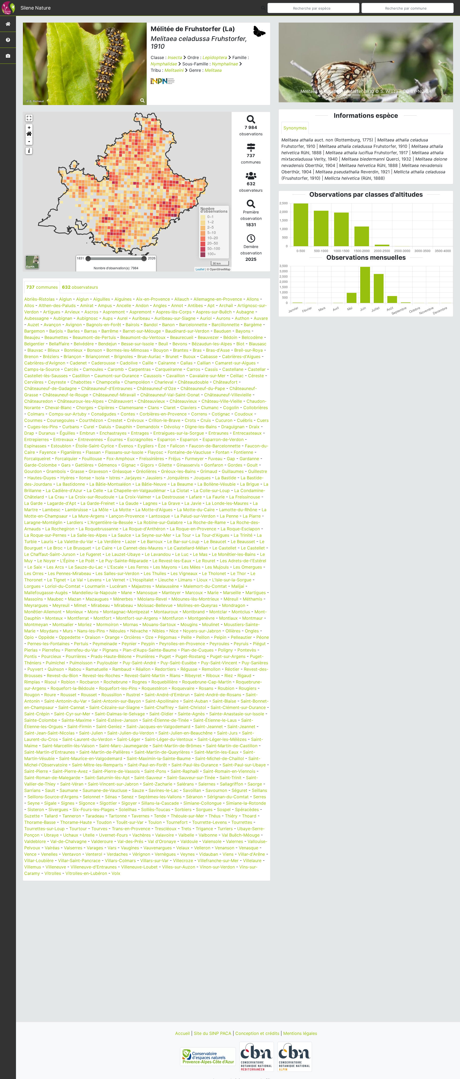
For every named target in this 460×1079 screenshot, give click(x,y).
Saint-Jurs (227, 733)
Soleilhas (128, 809)
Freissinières (151, 458)
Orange (112, 637)
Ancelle (123, 305)
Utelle (89, 835)
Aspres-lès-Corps (173, 311)
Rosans (206, 688)
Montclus (241, 611)
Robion (68, 682)
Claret (169, 407)
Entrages (140, 433)
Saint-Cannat (71, 707)
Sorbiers (183, 809)
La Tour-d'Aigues (212, 535)
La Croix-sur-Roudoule (91, 496)
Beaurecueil (181, 337)
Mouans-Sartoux (159, 624)
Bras (197, 350)
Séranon (194, 796)
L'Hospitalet (142, 579)
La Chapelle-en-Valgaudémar (137, 490)
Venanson (224, 847)
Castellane (232, 369)
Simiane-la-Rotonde (246, 803)
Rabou (74, 669)
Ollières (232, 630)
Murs (68, 630)
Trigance (204, 828)
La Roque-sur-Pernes (45, 535)
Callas (186, 363)
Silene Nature (35, 8)
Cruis (205, 420)
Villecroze (183, 860)
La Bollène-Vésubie (217, 484)
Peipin (220, 637)
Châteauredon (38, 401)
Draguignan (232, 426)
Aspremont (114, 311)
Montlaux (228, 618)
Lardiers (75, 522)
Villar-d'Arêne (251, 854)
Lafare (195, 496)
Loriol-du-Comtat (62, 586)
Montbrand (194, 611)
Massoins (33, 599)
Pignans (110, 650)
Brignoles (123, 356)
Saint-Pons (155, 771)
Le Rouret (205, 560)
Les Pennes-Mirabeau (69, 573)
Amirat (86, 305)
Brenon (31, 356)
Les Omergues (247, 567)
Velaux (183, 847)
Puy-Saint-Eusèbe (178, 662)
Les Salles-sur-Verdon (117, 573)
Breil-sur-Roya (248, 350)
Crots (190, 420)
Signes (67, 803)
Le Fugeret (90, 554)
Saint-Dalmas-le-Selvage (120, 713)
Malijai (237, 586)
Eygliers (146, 445)
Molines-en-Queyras (197, 605)
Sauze (138, 790)
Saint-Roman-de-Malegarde (52, 777)
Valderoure (102, 841)
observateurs (80, 287)
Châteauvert (120, 401)
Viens (228, 854)
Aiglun (65, 299)
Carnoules (93, 369)
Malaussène (167, 586)
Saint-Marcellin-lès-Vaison (68, 745)
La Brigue (249, 484)
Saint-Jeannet (209, 726)
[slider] (88, 258)
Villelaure (252, 860)
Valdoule (189, 841)
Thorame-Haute (76, 822)
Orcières (132, 637)
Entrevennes (90, 439)
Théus (214, 815)
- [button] (29, 141)
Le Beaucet (215, 541)
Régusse (188, 669)
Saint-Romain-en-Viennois (229, 771)
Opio (29, 637)
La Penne (229, 516)
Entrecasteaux (247, 433)
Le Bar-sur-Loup (183, 541)
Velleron (202, 847)
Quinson (56, 669)
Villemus (32, 867)
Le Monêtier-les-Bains (234, 554)
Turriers (225, 828)
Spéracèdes (247, 809)
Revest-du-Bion (62, 675)
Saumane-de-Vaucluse (105, 790)
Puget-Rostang (190, 656)
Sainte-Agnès (191, 713)
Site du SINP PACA (213, 1033)
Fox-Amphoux (120, 458)
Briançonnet (98, 356)
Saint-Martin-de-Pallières (104, 752)
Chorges (84, 407)
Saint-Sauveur (148, 777)
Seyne (33, 803)
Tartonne (118, 815)
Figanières (71, 452)
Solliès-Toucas (155, 809)
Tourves (99, 828)
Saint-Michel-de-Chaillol (219, 758)
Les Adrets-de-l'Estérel (243, 560)
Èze (162, 445)
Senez (127, 796)
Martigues (255, 592)
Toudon (104, 822)
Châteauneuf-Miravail (114, 394)
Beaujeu (32, 337)
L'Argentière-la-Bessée (110, 522)
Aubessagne (36, 318)
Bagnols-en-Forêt (103, 324)
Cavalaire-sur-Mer (207, 375)
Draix (254, 426)
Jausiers (154, 477)
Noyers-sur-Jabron (202, 630)
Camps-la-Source (42, 369)
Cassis (211, 369)
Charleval (163, 382)
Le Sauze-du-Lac (85, 567)
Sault (50, 790)
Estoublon (61, 445)
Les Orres (33, 573)
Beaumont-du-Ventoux (143, 337)
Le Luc (181, 554)
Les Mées (191, 567)
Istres (114, 477)
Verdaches (117, 854)
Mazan (74, 599)
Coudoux (244, 414)
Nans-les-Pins (91, 630)
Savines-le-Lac (163, 790)
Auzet (33, 324)
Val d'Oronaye (162, 841)
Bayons (243, 331)
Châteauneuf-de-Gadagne (50, 388)
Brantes (180, 350)
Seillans (259, 790)
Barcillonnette (225, 324)
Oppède (46, 637)
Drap (29, 433)
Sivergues (58, 809)
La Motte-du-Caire (196, 509)
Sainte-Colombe (40, 720)
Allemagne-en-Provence (218, 299)
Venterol (93, 854)
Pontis (30, 656)
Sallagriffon (231, 784)
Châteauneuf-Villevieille (227, 394)
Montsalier (62, 624)
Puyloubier (107, 662)
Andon (142, 305)
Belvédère (84, 343)
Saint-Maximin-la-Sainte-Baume (159, 758)
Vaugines (130, 847)
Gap (231, 458)
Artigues (51, 311)
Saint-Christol (192, 707)
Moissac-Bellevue (154, 605)
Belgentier (34, 343)
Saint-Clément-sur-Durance (238, 707)
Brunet (172, 356)
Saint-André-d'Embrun (167, 694)
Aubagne (245, 311)
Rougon (32, 694)
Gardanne (249, 458)
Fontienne (243, 452)
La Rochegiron (59, 528)
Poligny (225, 650)
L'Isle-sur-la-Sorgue (231, 579)
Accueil (183, 1033)
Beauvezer (208, 337)
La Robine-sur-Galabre (160, 522)
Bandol (151, 324)
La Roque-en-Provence (193, 528)
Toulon (155, 822)
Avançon (52, 324)
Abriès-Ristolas (39, 299)
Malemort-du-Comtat (205, 586)
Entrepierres (36, 439)
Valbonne (208, 835)
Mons (93, 611)
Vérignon (141, 854)
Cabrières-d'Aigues (241, 356)
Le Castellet (224, 548)
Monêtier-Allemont (42, 611)
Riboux (213, 675)
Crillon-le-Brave (164, 420)
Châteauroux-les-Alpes (80, 401)
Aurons (223, 318)
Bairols (132, 324)
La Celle (95, 490)
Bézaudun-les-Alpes (212, 343)
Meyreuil (60, 605)
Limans (185, 579)
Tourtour (78, 828)
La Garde (33, 503)
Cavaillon (175, 375)
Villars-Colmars (120, 860)
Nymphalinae (225, 63)
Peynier (129, 643)
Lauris (47, 541)
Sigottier (108, 803)
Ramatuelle (97, 669)
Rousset (68, 694)
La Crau (56, 496)
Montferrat (78, 618)
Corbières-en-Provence (163, 414)
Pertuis (81, 643)
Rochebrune (116, 682)
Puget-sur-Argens (227, 656)
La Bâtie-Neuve (150, 484)
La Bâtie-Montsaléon (110, 484)
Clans (153, 407)
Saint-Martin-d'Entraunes (49, 752)
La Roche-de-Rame (206, 522)
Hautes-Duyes (41, 477)
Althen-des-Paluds (57, 305)
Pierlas (31, 650)
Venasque (248, 847)
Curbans (70, 426)
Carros (193, 369)
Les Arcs (55, 567)
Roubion (226, 688)
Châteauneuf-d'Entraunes (106, 388)
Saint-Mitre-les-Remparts (97, 764)
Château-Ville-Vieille (222, 401)
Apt (211, 305)
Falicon (177, 445)
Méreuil (231, 599)
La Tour (183, 535)
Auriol (206, 318)
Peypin (148, 643)
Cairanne (167, 363)
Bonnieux (73, 350)
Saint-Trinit (230, 777)
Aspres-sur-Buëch (214, 311)
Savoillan (192, 790)
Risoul (50, 682)
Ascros (91, 311)
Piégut (259, 643)
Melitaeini (174, 70)
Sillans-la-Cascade (160, 803)
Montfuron (172, 618)
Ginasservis (188, 465)
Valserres (73, 847)
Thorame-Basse (40, 822)
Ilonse (85, 477)
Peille (186, 637)
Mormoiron (107, 624)
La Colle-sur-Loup (212, 490)
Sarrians (32, 790)
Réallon (143, 669)
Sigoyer (129, 803)
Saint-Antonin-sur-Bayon (116, 701)
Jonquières (178, 477)
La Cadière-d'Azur (64, 490)
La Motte (122, 509)
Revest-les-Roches (101, 675)
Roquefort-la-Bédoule (73, 688)
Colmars (35, 414)
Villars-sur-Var (154, 860)
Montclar (218, 611)
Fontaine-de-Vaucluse (189, 452)
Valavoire (164, 835)
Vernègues (165, 854)
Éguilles (67, 433)
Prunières (145, 656)
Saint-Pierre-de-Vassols (116, 771)
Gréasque (122, 471)
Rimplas (32, 682)
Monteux (54, 618)
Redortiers (165, 669)
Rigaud (244, 675)
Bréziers (51, 356)
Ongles (252, 630)
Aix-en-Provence (153, 299)
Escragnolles (140, 439)
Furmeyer (194, 458)
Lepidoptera (215, 57)
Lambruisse (76, 509)
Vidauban (208, 854)
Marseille (232, 592)
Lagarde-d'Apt (61, 503)
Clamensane (131, 407)
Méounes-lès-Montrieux (195, 599)
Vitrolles (52, 873)
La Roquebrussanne (98, 528)
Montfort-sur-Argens (137, 618)
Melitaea (213, 70)
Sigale (50, 803)
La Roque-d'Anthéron (144, 528)
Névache (139, 630)
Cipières (106, 407)
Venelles (49, 854)
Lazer (130, 541)
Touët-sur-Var (129, 822)
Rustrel (133, 694)
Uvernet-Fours (113, 835)
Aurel (122, 318)
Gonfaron (213, 465)
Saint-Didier (161, 713)
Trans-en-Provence (131, 828)
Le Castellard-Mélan (187, 548)
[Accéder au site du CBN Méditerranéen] (257, 1056)
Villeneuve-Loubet (139, 867)
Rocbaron (89, 682)
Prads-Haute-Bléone (111, 656)
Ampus (105, 305)
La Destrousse (170, 496)
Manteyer (171, 592)
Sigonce (87, 803)
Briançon (72, 356)
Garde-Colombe (40, 465)
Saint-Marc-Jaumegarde (123, 745)
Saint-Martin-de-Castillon (231, 745)
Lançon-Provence (126, 516)
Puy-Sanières (255, 662)
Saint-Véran (71, 784)
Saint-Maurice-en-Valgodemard (90, 758)
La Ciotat (179, 490)
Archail (226, 305)
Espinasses (35, 445)
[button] (29, 134)
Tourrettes (241, 822)
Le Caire (104, 548)
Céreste (256, 375)
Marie (213, 592)
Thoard (249, 815)
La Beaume (182, 484)
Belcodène (252, 337)
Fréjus (174, 458)
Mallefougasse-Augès (46, 592)
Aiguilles (101, 299)
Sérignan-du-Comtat (228, 796)
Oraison (92, 637)
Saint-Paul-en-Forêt (147, 764)
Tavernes (140, 815)
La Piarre (252, 516)
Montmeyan (36, 624)
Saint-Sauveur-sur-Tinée (191, 777)
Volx (116, 873)
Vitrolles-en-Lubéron (86, 873)
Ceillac (237, 375)
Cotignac (221, 414)
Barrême (109, 331)
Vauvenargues (157, 847)
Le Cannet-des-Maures (140, 548)
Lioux (202, 579)
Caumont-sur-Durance (116, 375)
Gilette (165, 465)
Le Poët (87, 560)
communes (42, 287)
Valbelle (186, 835)
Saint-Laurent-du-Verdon (87, 739)
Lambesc (51, 509)
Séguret (239, 790)
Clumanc (210, 407)
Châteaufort (225, 382)
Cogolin (231, 407)
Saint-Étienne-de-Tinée (165, 720)
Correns (199, 414)
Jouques (202, 477)
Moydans (49, 630)
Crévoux (135, 420)
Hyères (67, 477)
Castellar (257, 369)
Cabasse (208, 356)
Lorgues (32, 586)
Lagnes (150, 503)
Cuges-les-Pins (42, 426)
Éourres (115, 439)
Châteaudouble (193, 382)
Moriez (85, 624)
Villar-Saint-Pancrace (79, 860)
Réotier (232, 669)
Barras (90, 331)
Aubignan (62, 318)
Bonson (94, 350)
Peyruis (241, 643)
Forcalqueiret (37, 458)
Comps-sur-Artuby (68, 414)
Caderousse (103, 363)
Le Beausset (243, 541)
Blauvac (35, 350)
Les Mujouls (217, 567)
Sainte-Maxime (76, 720)
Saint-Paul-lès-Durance (194, 764)
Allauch (181, 299)
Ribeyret (193, 675)
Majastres (141, 586)
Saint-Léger (128, 739)
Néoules (117, 630)
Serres (259, 796)
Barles (73, 331)
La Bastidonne (70, 484)
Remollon (211, 669)
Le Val (77, 579)
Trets (186, 828)
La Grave (171, 503)
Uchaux (70, 835)
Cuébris (244, 420)
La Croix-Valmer (135, 496)
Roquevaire (183, 688)
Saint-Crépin (37, 713)
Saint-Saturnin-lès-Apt (107, 777)
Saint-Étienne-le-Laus (215, 720)
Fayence (47, 452)
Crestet (115, 420)
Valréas (52, 847)
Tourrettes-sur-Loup (44, 828)
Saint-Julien (91, 733)
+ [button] (29, 127)
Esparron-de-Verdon (223, 439)
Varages (95, 847)
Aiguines (123, 299)
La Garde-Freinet (98, 503)
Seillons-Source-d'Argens (52, 796)
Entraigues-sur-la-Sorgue (178, 433)
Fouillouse (92, 458)
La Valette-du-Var (75, 541)
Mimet (80, 605)
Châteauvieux (151, 401)
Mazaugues (97, 599)
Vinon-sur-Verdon (217, 867)
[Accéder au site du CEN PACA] (208, 1056)
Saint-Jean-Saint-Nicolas (49, 733)
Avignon (73, 324)
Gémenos (107, 465)
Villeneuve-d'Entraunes (94, 867)
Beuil (163, 343)
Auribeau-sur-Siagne (174, 318)
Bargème (253, 324)
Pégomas (167, 637)
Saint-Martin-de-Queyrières (162, 752)
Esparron (166, 439)
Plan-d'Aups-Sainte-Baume (149, 650)
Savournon (216, 790)
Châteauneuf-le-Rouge (65, 394)
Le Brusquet (79, 548)
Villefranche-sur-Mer (218, 860)
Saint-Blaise (224, 701)
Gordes (235, 465)
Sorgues (204, 809)
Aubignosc (87, 318)
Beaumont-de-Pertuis (94, 337)
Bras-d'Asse (218, 350)
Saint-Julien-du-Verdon (130, 733)
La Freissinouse (244, 496)
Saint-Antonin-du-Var (65, 701)
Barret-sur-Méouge (142, 331)
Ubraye (51, 835)
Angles (160, 305)
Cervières (33, 382)
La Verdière (109, 541)
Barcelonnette (193, 324)
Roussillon (111, 694)
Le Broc (55, 548)
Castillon (81, 375)
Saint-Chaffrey (159, 707)
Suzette (32, 815)
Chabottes (81, 382)
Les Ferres (138, 567)
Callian (204, 363)
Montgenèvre (201, 618)
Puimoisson (80, 662)
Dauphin (124, 426)
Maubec (55, 599)
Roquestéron (154, 688)
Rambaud (121, 669)
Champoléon (137, 382)
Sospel (224, 809)
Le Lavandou (158, 554)
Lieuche (166, 579)
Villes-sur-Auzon (178, 867)
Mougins (189, 624)
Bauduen (222, 331)
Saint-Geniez (109, 726)
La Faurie (215, 496)
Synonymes (295, 128)
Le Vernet (115, 579)
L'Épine (67, 560)
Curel (89, 426)
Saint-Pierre (36, 771)
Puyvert (35, 669)
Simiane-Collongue (202, 803)
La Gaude (128, 503)
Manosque (147, 592)
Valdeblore (35, 841)
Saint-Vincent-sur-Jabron (113, 784)
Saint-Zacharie (157, 784)
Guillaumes (233, 471)
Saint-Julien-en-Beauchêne (185, 733)
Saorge (255, 784)
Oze (149, 637)
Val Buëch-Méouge (241, 835)
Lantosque (159, 516)
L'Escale (115, 567)
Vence (30, 854)
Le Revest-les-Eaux (172, 560)
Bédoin (230, 337)
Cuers (263, 420)
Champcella (108, 382)
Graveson (98, 471)
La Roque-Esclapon (240, 528)
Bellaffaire (59, 343)
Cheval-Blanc (58, 407)
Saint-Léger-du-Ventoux (169, 739)
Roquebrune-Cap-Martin (206, 682)
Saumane (69, 790)
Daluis (105, 426)
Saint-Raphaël (185, 771)
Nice (173, 630)
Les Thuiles (155, 573)
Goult (252, 465)
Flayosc (155, 452)
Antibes (195, 305)
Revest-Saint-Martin (145, 675)
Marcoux (194, 592)
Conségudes (103, 414)
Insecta (175, 57)
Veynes (187, 854)
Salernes (206, 784)
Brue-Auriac (149, 356)
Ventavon (71, 854)
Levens (94, 579)
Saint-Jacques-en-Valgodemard (158, 726)
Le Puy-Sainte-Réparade (123, 560)
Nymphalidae (164, 63)
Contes (128, 414)
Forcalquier (66, 458)
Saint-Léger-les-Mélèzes (222, 739)
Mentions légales (300, 1033)
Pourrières (76, 656)
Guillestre (257, 471)
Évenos (125, 445)
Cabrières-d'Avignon (44, 363)
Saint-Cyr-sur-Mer (72, 713)
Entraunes (218, 433)
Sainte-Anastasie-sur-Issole (236, 713)
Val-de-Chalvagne (68, 841)
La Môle (100, 509)
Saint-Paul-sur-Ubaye (244, 764)
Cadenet (78, 363)
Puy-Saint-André (139, 662)
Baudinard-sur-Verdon (187, 331)
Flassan (93, 452)
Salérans (185, 784)
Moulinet (210, 624)
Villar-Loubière (39, 860)
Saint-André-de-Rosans (217, 694)
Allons (253, 299)
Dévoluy (172, 426)
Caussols (152, 375)
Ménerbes (123, 599)
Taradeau (94, 815)
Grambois (56, 471)
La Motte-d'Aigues (153, 509)
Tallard (51, 815)
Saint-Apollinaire (162, 701)
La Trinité (243, 535)
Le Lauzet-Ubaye (123, 554)
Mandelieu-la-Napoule (94, 592)
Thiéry (231, 815)
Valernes (234, 841)
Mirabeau (100, 605)
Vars (112, 847)
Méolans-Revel (152, 599)
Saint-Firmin (79, 726)
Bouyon (161, 350)
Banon (168, 324)
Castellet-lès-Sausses (46, 375)
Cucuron (223, 420)
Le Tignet (56, 579)
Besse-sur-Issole (137, 343)
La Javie (192, 503)
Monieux (74, 611)
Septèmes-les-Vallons (160, 796)
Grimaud (208, 471)
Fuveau (215, 458)
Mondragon (233, 605)
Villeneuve (56, 867)
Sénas (111, 796)
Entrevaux (63, 439)
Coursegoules (61, 420)
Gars (66, 465)
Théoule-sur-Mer (187, 815)
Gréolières (146, 471)
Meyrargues (36, 605)
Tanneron (71, 815)
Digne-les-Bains (201, 426)
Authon (242, 318)
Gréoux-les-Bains (178, 471)
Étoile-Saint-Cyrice (95, 445)
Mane (126, 592)
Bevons (179, 343)
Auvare (261, 318)
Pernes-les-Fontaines (48, 643)
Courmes (33, 420)
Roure (50, 694)
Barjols (56, 331)
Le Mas (200, 554)
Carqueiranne (168, 369)
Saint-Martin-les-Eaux (216, 752)
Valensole (211, 841)
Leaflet (200, 269)
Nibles (158, 630)
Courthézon (91, 420)
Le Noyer (46, 560)
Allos (29, 305)
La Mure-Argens (88, 516)
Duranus (47, 433)
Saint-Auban (195, 701)
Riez (228, 675)
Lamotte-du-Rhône (238, 509)
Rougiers (247, 688)
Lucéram (118, 586)
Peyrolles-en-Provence (182, 643)
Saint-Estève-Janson (117, 720)
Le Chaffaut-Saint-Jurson (49, 554)
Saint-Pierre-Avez (70, 771)
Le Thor (238, 573)
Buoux (189, 356)
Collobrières (255, 407)
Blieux (54, 350)
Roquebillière (164, 682)
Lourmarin (95, 586)
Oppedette (69, 637)
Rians (175, 675)
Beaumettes (56, 337)
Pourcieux (51, 656)
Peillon (203, 637)
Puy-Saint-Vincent (219, 662)
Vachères (141, 835)
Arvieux (72, 311)
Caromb (116, 369)
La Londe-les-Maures (227, 503)
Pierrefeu (51, 650)
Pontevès (246, 650)
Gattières (84, 465)
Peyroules (219, 643)
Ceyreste (57, 382)
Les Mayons (165, 567)
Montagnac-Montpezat (126, 611)
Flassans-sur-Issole (124, 452)
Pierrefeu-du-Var (81, 650)
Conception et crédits (258, 1033)
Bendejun (107, 343)
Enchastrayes (113, 433)
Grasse (77, 471)
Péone (262, 637)
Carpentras (139, 369)
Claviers (188, 407)
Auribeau (141, 318)
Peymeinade (105, 643)
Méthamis (252, 599)
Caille (147, 363)
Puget (165, 656)
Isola (100, 477)
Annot (177, 305)
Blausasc (257, 343)
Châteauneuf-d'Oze (156, 388)
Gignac (128, 465)
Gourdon (33, 471)
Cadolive (129, 363)
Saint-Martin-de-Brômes (177, 745)
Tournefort (177, 822)
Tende (160, 815)
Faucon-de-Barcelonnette (214, 445)
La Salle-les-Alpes (89, 535)
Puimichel (55, 662)
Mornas (130, 624)
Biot (240, 343)
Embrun (87, 433)
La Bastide (225, 477)
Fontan (222, 452)
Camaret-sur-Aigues (235, 363)
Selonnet (91, 796)
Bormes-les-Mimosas (127, 350)
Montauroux (166, 611)
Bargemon (34, 331)
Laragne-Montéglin (43, 522)
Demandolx (148, 426)
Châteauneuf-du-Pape (202, 388)
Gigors (147, 465)
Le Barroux (152, 541)
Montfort (102, 618)
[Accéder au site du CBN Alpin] (294, 1056)
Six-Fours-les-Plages (93, 809)
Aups (107, 318)
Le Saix (34, 567)
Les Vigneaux (184, 573)
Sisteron (35, 809)
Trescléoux (165, 828)
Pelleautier (241, 637)
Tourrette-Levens (209, 822)
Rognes (139, 682)
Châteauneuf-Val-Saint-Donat (170, 394)
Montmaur (252, 618)
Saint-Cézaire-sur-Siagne (114, 707)
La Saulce (121, 535)
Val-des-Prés (130, 841)
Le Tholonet (214, 573)
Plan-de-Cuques (197, 650)
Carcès (71, 369)
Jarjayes (133, 477)
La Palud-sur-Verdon (194, 516)
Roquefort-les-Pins (118, 688)
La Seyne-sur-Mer (153, 535)
